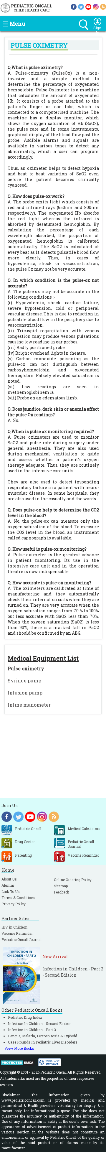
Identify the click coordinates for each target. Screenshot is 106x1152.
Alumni (7, 885)
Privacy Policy (13, 903)
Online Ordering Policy (73, 879)
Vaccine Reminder (17, 933)
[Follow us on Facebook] (74, 6)
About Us (9, 879)
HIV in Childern (14, 927)
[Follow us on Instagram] (96, 6)
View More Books (19, 1048)
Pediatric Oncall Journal (21, 939)
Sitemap (61, 885)
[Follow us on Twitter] (81, 6)
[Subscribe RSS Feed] (103, 6)
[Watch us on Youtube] (88, 6)
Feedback (61, 892)
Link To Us (10, 891)
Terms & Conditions (18, 897)
